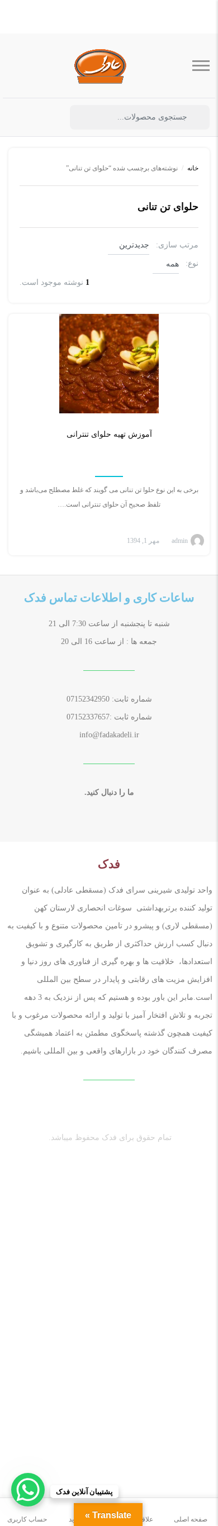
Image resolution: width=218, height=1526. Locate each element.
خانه (192, 168)
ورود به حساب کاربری (47, 118)
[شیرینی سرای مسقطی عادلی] (100, 65)
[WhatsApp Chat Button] (28, 1489)
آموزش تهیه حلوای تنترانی (109, 434)
